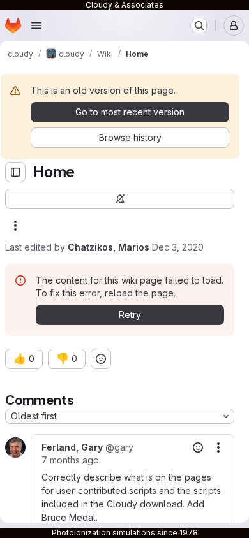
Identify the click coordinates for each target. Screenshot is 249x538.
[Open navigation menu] (36, 25)
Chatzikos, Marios (108, 247)
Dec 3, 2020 (178, 247)
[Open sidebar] (15, 172)
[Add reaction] (101, 359)
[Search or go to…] (199, 25)
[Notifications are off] (119, 199)
